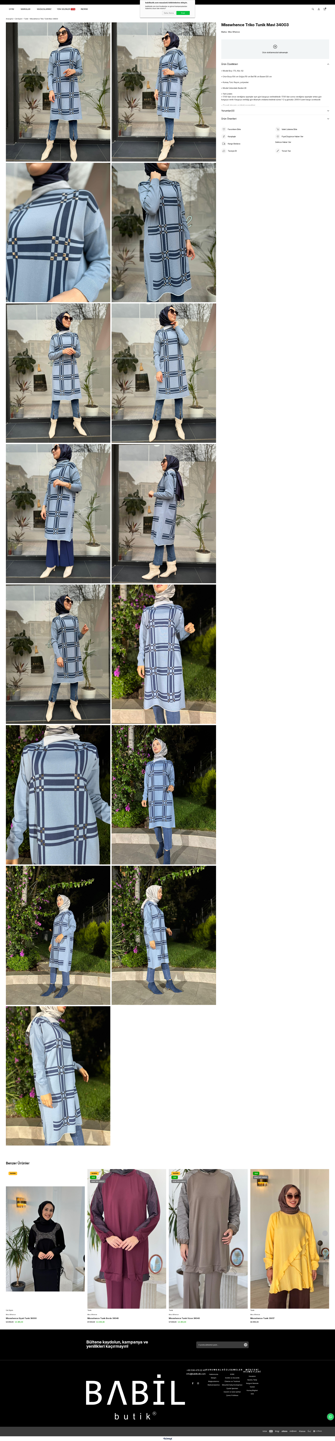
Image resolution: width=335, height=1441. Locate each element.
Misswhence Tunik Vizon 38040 (184, 1318)
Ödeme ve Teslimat (232, 1381)
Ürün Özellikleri (229, 64)
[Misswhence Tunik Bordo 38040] (126, 1239)
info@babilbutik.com (196, 1374)
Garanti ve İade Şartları (232, 1392)
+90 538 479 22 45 (195, 1370)
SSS (252, 1394)
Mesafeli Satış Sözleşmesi (232, 1385)
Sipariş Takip (252, 1380)
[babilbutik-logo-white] (135, 1397)
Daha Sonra (169, 13)
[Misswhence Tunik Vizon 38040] (208, 1239)
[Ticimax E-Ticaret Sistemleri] (167, 1439)
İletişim (213, 1378)
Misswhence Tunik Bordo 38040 (103, 1318)
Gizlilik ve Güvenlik (232, 1378)
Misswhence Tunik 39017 (262, 1318)
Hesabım (252, 1376)
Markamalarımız (214, 1385)
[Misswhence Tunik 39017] (289, 1239)
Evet (183, 13)
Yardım (252, 1387)
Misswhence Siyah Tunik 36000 (21, 1318)
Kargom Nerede (252, 1383)
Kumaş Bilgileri (252, 1390)
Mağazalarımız (213, 1381)
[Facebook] (192, 1383)
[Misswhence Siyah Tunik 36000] (45, 1239)
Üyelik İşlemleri (232, 1388)
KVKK (232, 1374)
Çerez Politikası (232, 1395)
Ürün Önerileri (228, 118)
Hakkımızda (213, 1374)
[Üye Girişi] (319, 9)
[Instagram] (198, 1383)
